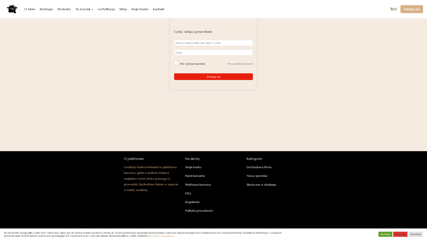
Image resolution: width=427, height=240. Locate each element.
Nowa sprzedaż (257, 176)
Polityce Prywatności (163, 235)
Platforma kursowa (198, 184)
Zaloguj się (412, 9)
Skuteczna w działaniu (261, 184)
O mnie (29, 9)
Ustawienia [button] (415, 234)
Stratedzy (64, 9)
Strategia (46, 9)
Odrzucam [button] (400, 234)
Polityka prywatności (199, 210)
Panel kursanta (195, 176)
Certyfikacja (106, 9)
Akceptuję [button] (385, 234)
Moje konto (139, 9)
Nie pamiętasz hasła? (240, 63)
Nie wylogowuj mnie (192, 63)
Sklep (123, 9)
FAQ (188, 193)
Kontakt (159, 9)
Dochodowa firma (259, 167)
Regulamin (192, 202)
